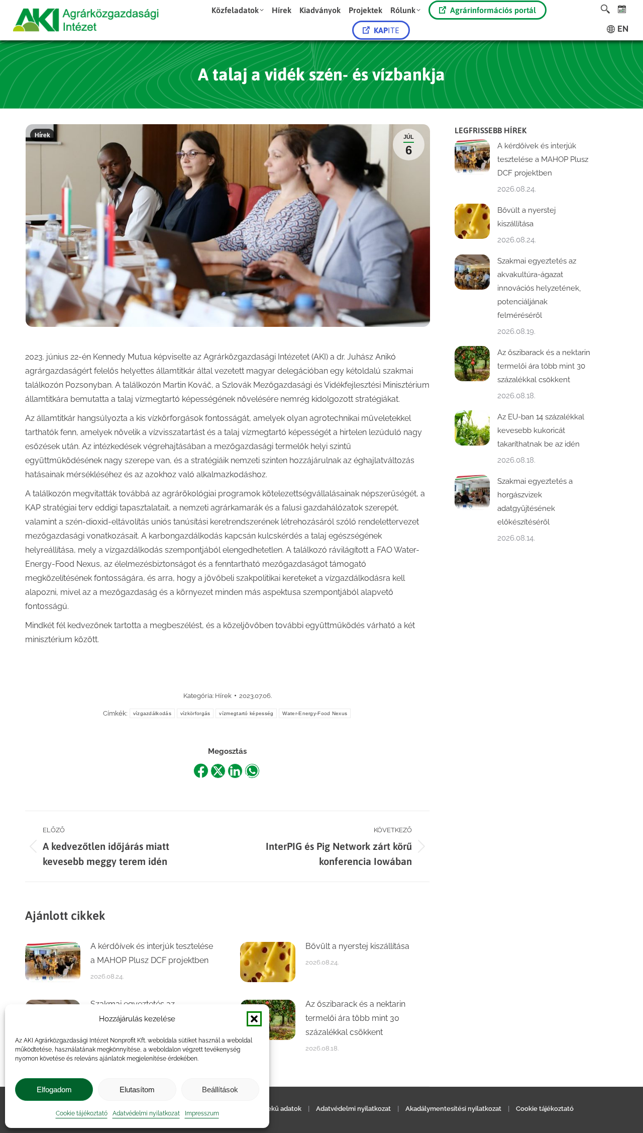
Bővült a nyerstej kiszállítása (357, 946)
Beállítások (220, 1089)
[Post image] (52, 962)
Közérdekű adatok (273, 1108)
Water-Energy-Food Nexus (314, 713)
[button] (254, 1019)
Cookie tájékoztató (82, 1113)
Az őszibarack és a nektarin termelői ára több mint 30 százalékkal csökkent (355, 1018)
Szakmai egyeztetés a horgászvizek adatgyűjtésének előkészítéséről (535, 502)
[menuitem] (237, 10)
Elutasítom (137, 1089)
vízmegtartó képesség (246, 713)
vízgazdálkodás (152, 713)
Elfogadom (54, 1089)
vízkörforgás (195, 713)
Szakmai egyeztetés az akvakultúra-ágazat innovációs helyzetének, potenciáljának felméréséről (539, 288)
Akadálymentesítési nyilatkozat (453, 1108)
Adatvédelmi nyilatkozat (146, 1113)
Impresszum (202, 1113)
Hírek (42, 135)
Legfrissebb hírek (490, 130)
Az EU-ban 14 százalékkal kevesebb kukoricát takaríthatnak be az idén (540, 430)
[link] (622, 9)
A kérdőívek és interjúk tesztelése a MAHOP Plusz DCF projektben (151, 953)
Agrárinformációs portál (493, 10)
